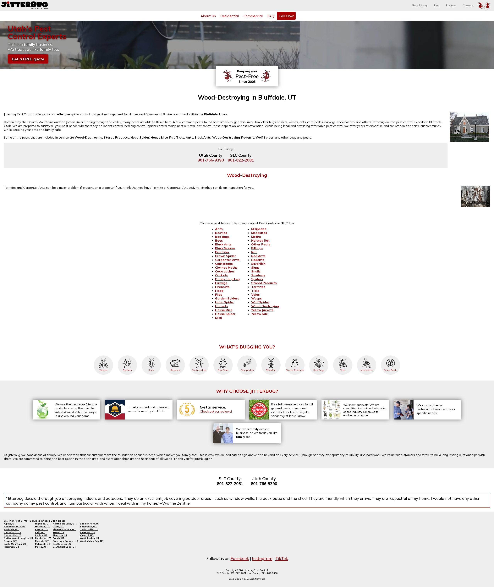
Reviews (451, 5)
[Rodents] (175, 355)
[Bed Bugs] (318, 355)
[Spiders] (127, 355)
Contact (468, 5)
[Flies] (342, 355)
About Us (208, 16)
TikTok (281, 558)
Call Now (286, 16)
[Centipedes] (247, 355)
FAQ (270, 16)
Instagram (262, 558)
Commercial (253, 16)
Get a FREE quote (28, 59)
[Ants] (151, 355)
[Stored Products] (294, 355)
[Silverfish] (271, 355)
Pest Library (419, 5)
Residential (229, 16)
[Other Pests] (390, 355)
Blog (436, 5)
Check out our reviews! (216, 411)
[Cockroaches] (199, 355)
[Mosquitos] (366, 355)
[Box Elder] (223, 355)
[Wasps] (103, 355)
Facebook (240, 558)
